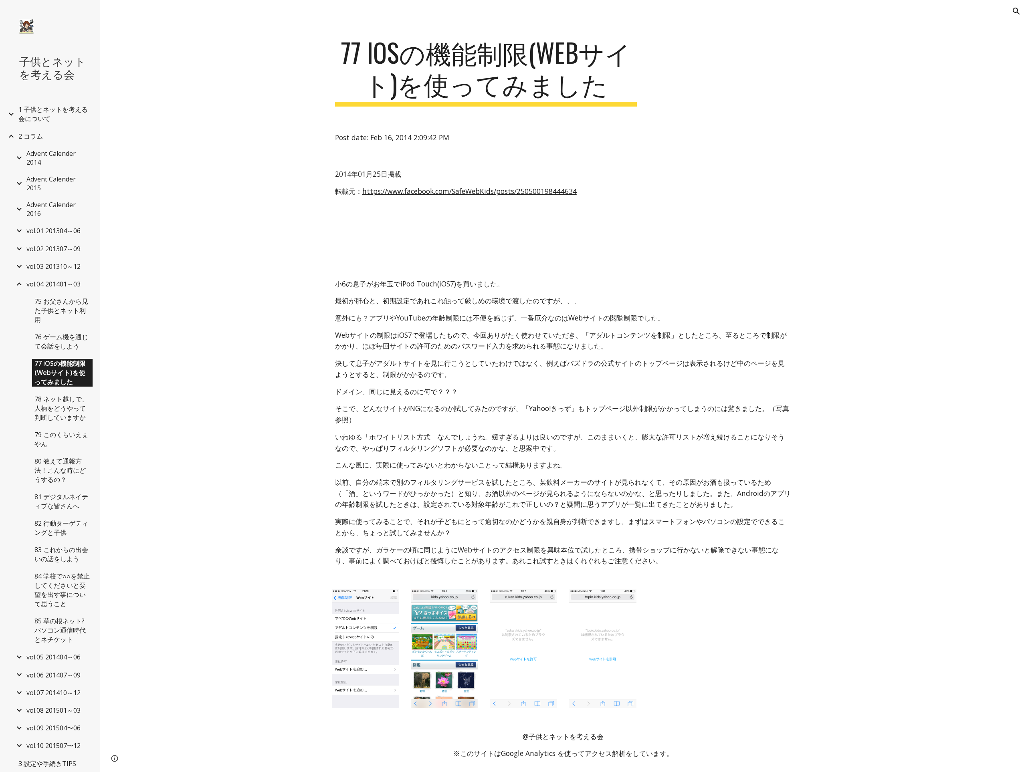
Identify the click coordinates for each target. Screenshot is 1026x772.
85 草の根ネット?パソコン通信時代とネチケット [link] (60, 630)
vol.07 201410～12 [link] (53, 692)
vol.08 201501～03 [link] (53, 710)
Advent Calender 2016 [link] (51, 209)
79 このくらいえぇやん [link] (61, 439)
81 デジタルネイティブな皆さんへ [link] (61, 501)
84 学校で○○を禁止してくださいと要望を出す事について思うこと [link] (62, 590)
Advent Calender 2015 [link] (51, 183)
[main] (486, 72)
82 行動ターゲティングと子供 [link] (61, 528)
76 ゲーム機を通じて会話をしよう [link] (61, 342)
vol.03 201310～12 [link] (53, 266)
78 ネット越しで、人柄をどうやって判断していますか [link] (61, 408)
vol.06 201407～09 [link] (53, 675)
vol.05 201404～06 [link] (53, 657)
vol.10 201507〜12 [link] (53, 745)
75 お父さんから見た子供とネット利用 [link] (61, 310)
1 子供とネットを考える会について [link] (53, 114)
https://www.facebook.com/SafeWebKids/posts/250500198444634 (469, 191)
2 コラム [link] (30, 136)
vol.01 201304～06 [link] (53, 230)
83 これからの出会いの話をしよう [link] (61, 554)
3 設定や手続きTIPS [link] (47, 763)
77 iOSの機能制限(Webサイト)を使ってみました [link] (60, 372)
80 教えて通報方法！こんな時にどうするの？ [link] (60, 470)
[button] (1016, 11)
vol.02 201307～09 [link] (53, 248)
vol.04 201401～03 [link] (53, 284)
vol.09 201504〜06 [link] (53, 728)
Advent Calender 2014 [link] (51, 158)
